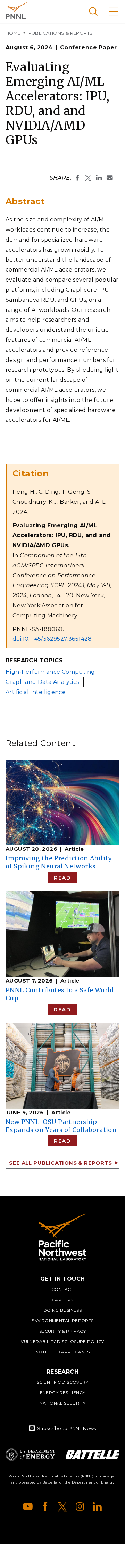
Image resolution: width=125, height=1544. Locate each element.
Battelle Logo (92, 1454)
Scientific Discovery (62, 1382)
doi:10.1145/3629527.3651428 (52, 639)
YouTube (28, 1506)
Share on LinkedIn (98, 177)
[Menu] (113, 11)
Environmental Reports (62, 1320)
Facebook (45, 1506)
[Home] (62, 1237)
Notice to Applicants (62, 1352)
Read (62, 877)
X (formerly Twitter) (62, 1506)
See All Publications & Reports (60, 1162)
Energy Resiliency (62, 1392)
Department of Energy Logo (30, 1454)
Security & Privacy (62, 1331)
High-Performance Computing (50, 672)
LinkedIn (97, 1506)
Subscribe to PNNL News (66, 1428)
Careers (62, 1299)
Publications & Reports (60, 33)
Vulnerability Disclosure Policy (62, 1341)
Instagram (80, 1506)
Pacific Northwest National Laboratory (17, 10)
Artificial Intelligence (36, 692)
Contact (62, 1289)
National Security (63, 1403)
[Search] (93, 11)
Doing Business (62, 1310)
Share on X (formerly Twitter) (88, 177)
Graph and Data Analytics (42, 682)
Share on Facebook (77, 177)
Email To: (109, 177)
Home (13, 33)
